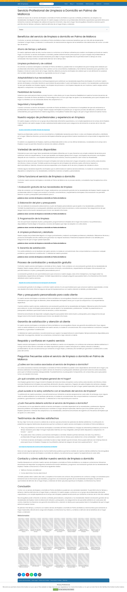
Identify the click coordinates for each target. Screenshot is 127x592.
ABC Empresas (23, 4)
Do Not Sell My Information (66, 589)
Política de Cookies (44, 580)
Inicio (66, 4)
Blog (71, 4)
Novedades (80, 4)
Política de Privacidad (24, 580)
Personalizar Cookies (55, 580)
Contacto (106, 4)
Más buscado (90, 4)
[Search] (52, 4)
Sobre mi (98, 4)
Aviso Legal (35, 580)
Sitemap (65, 580)
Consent (55, 589)
